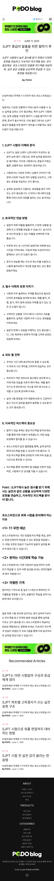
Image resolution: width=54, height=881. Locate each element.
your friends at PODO (30, 869)
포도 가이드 (27, 796)
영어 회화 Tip (27, 836)
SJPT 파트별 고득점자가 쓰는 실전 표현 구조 (26, 704)
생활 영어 (27, 829)
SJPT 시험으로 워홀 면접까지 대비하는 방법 (26, 731)
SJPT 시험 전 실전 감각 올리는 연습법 (25, 758)
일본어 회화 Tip (27, 847)
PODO (28, 79)
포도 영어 (27, 811)
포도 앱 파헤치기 (27, 792)
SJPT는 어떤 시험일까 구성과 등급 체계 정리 (26, 677)
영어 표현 (27, 833)
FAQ (27, 800)
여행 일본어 (27, 840)
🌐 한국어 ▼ (38, 19)
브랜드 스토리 (27, 789)
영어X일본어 (27, 818)
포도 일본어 (27, 814)
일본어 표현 (27, 843)
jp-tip (17, 41)
